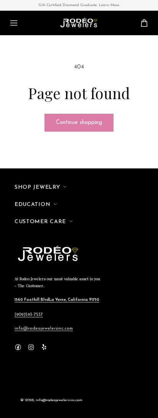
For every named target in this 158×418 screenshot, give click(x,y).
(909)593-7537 (29, 314)
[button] (13, 23)
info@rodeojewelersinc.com (44, 328)
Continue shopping (79, 123)
